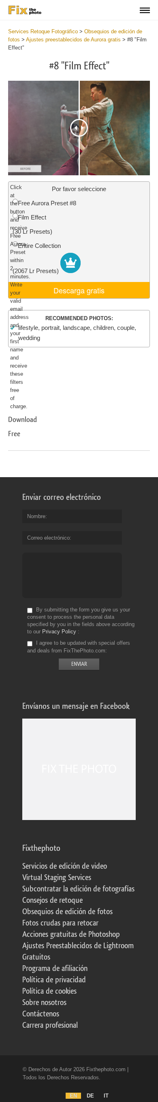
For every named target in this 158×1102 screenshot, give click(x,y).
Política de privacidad (54, 980)
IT (106, 1096)
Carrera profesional (50, 1025)
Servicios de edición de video (64, 866)
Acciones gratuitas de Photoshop (71, 934)
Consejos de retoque (52, 900)
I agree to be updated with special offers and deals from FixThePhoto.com (78, 647)
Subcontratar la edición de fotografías (78, 889)
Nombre (36, 516)
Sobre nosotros (44, 1003)
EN (73, 1096)
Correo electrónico (48, 538)
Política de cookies (49, 991)
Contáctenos (40, 1014)
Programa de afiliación (55, 968)
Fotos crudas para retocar (60, 923)
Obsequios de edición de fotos (67, 912)
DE (90, 1096)
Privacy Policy (59, 631)
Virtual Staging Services (56, 878)
